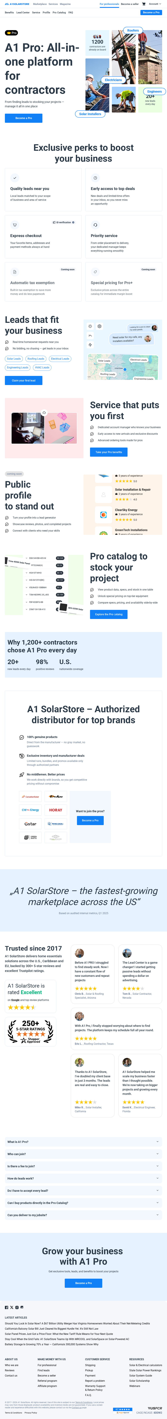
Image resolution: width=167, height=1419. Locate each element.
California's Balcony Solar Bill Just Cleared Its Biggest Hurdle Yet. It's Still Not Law (51, 1328)
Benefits (9, 12)
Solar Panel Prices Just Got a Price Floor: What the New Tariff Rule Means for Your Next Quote (59, 1333)
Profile (46, 12)
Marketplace (40, 4)
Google (15, 1000)
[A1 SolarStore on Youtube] (22, 1307)
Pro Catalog (59, 12)
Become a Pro (90, 820)
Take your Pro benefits (109, 452)
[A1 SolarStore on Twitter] (11, 1307)
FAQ (70, 12)
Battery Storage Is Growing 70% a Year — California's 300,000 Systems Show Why (52, 1344)
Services (53, 4)
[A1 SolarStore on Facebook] (6, 1307)
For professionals (109, 4)
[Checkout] (144, 4)
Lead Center (23, 12)
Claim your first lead (23, 380)
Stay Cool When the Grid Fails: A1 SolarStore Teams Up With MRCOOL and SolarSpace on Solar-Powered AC (67, 1339)
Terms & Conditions (83, 1402)
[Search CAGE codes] (155, 1408)
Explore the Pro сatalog (108, 614)
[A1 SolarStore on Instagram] (17, 1307)
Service (36, 12)
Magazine (65, 4)
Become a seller (130, 4)
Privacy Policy (31, 1413)
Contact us (77, 1407)
